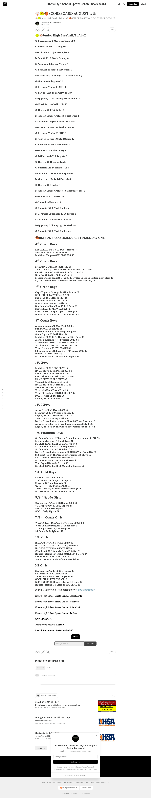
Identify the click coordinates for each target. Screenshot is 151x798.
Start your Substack (69, 788)
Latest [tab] (43, 696)
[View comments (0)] (43, 29)
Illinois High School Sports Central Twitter (56, 613)
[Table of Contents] (2, 399)
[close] (96, 735)
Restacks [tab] (50, 668)
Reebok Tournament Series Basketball (54, 630)
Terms (93, 782)
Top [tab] (38, 696)
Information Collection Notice (75, 769)
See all (39, 748)
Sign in (144, 4)
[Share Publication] (124, 4)
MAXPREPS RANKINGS (43, 720)
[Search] (119, 4)
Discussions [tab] (52, 696)
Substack (64, 793)
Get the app (86, 788)
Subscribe (133, 4)
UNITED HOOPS (43, 618)
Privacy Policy (92, 769)
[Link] (32, 35)
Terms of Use (86, 767)
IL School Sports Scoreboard (51, 22)
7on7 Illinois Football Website (49, 624)
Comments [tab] (40, 668)
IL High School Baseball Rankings (52, 717)
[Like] (37, 29)
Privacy (86, 782)
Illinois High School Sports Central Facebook (57, 601)
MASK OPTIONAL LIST (47, 702)
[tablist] (44, 668)
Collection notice (102, 782)
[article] (75, 706)
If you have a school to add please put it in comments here (57, 705)
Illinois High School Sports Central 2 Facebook (57, 607)
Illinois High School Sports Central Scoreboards (58, 595)
